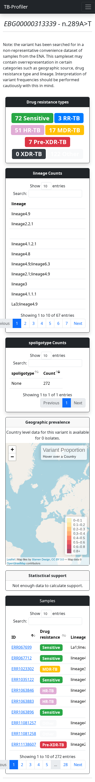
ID (13, 637)
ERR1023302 (22, 668)
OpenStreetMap (16, 563)
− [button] (12, 457)
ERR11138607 (23, 744)
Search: (20, 193)
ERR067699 (21, 647)
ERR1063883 (22, 701)
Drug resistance (50, 634)
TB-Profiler (16, 6)
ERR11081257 (23, 722)
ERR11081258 (23, 733)
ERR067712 (21, 658)
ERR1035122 (22, 679)
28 (65, 764)
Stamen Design (41, 559)
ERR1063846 (22, 690)
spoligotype (22, 373)
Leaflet (11, 559)
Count (49, 373)
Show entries (47, 186)
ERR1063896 (22, 712)
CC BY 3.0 (57, 559)
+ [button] (12, 449)
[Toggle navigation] (88, 7)
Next (78, 323)
